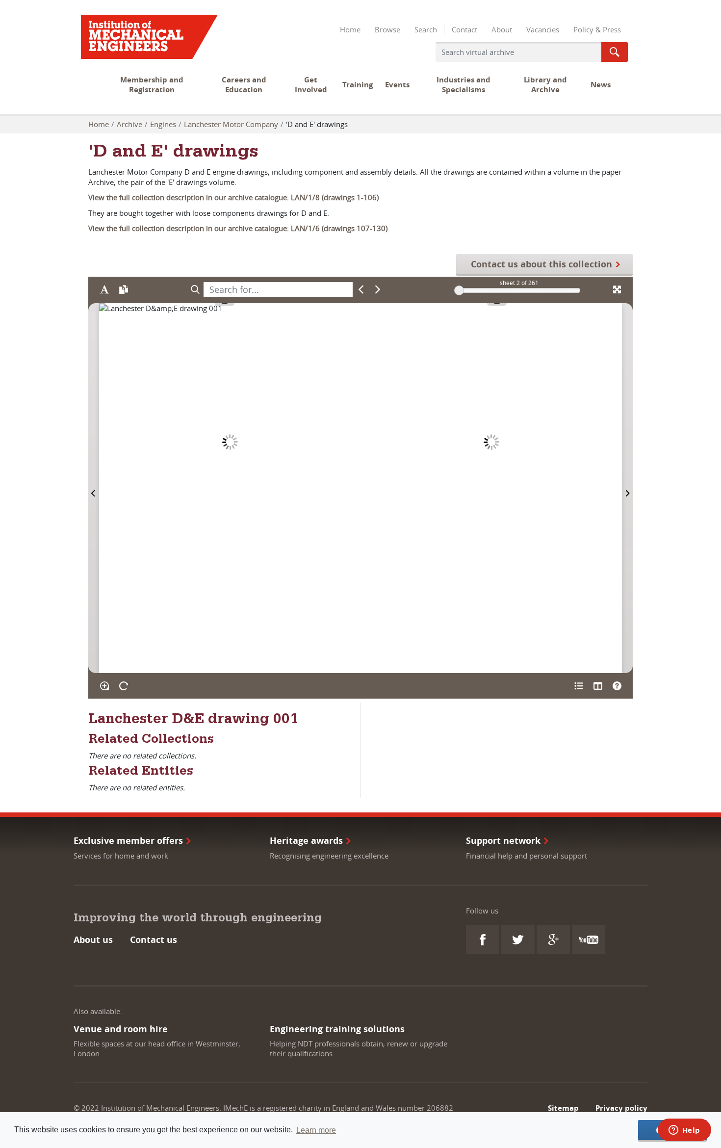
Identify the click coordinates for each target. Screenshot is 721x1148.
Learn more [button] (316, 1130)
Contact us (153, 940)
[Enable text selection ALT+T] (104, 289)
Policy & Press (597, 29)
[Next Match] (377, 289)
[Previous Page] (93, 488)
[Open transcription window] (123, 289)
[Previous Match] (361, 289)
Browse (387, 29)
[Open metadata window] (578, 686)
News (601, 84)
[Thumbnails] (597, 686)
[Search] (195, 289)
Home (350, 29)
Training (357, 84)
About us (93, 940)
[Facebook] (482, 939)
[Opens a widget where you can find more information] (684, 1131)
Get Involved (311, 85)
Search (425, 29)
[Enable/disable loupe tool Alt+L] (104, 686)
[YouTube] (588, 939)
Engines (163, 124)
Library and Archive (545, 85)
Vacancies (542, 29)
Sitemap (563, 1108)
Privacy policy (621, 1108)
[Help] (616, 686)
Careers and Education (244, 85)
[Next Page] (627, 488)
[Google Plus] (553, 939)
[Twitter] (518, 939)
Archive (129, 124)
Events (397, 84)
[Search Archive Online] (614, 52)
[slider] (459, 290)
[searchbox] (278, 289)
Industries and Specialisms (463, 85)
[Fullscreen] (616, 289)
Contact (464, 29)
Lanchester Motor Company (231, 124)
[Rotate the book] (123, 686)
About (501, 29)
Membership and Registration (151, 85)
